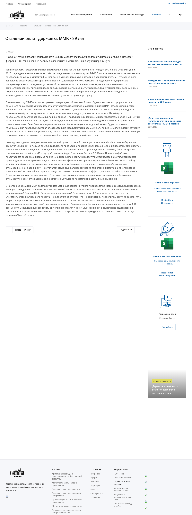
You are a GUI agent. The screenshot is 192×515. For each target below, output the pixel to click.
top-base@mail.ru (179, 3)
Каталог (56, 469)
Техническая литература (132, 14)
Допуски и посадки (122, 478)
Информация (121, 469)
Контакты (95, 497)
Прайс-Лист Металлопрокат (167, 256)
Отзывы (94, 489)
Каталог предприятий (81, 14)
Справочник (106, 14)
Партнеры (95, 485)
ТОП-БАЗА (96, 469)
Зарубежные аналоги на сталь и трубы (122, 497)
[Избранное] (181, 15)
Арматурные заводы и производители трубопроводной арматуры (67, 476)
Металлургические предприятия (67, 506)
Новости (156, 14)
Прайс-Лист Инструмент (167, 182)
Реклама (95, 482)
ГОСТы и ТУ (119, 474)
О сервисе (95, 474)
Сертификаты (97, 493)
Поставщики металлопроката (66, 489)
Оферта (94, 478)
